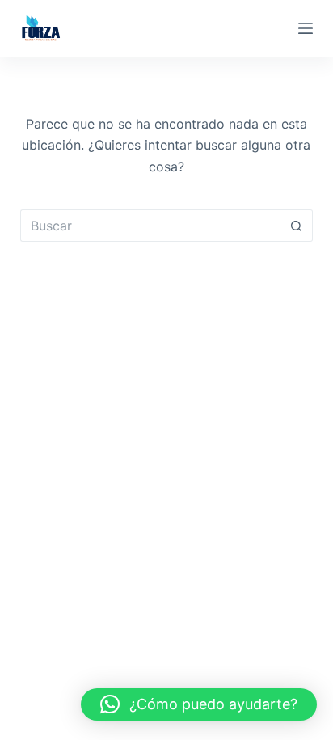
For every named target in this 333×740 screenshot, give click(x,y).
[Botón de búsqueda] (296, 225)
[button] (199, 704)
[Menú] (305, 28)
